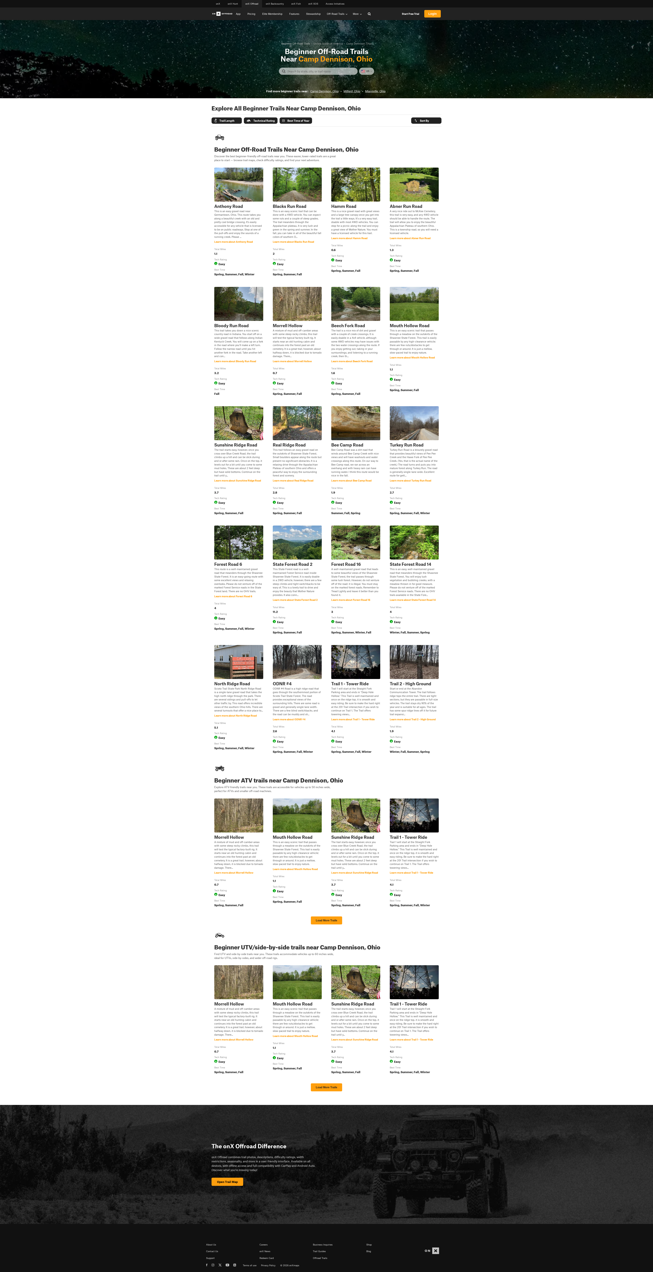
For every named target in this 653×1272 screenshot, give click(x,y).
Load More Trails (326, 920)
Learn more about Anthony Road (239, 222)
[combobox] (321, 71)
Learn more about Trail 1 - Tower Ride (356, 700)
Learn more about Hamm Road (356, 222)
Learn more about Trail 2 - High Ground (414, 700)
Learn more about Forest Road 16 (356, 580)
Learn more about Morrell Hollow (297, 341)
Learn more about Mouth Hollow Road (414, 341)
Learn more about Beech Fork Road (356, 341)
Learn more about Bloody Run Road (239, 341)
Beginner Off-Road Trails (295, 43)
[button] (227, 120)
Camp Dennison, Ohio (324, 91)
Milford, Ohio (352, 91)
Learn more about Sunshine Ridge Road (239, 461)
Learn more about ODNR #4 (297, 700)
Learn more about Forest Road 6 (239, 580)
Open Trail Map (227, 1181)
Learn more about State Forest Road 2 (297, 580)
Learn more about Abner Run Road (414, 222)
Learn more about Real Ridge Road (297, 461)
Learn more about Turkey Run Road (414, 461)
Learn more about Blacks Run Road (297, 222)
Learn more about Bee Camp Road (356, 461)
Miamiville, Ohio (375, 91)
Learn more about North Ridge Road (239, 700)
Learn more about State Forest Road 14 (414, 580)
